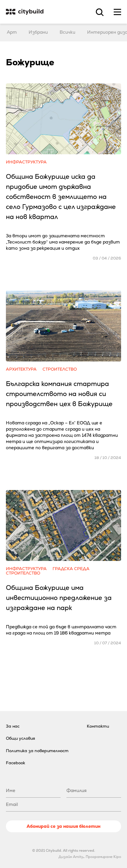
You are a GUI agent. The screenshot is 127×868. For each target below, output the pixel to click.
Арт (12, 32)
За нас (12, 726)
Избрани (38, 32)
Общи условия (20, 738)
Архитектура (21, 369)
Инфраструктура (26, 162)
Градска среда (71, 569)
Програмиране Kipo (103, 856)
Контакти (98, 726)
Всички (67, 32)
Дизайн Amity (70, 856)
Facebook (15, 762)
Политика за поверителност (37, 750)
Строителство (60, 369)
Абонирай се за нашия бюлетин (63, 826)
